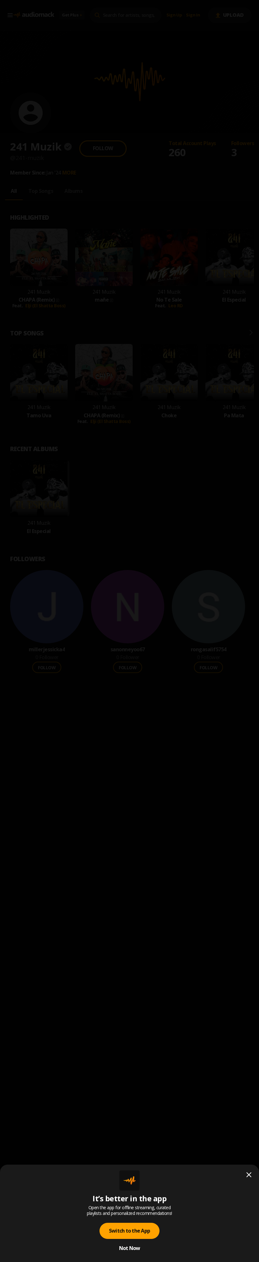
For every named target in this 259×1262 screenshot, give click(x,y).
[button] (129, 631)
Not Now (129, 1248)
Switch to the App (129, 1230)
